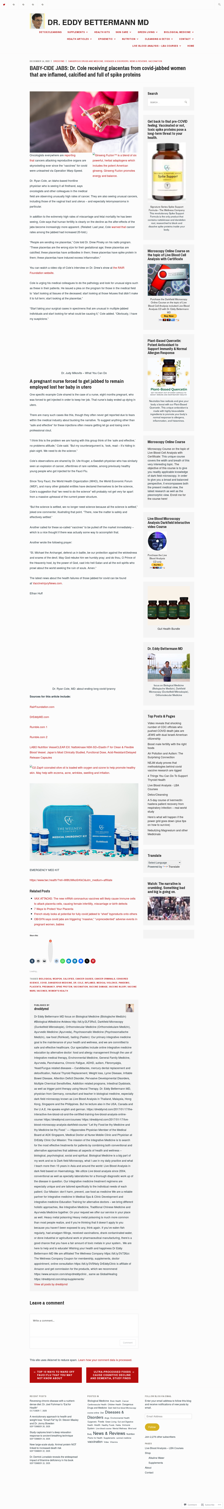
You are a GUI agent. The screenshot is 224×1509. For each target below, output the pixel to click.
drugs (107, 1417)
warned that (119, 227)
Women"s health (58, 990)
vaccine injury (117, 986)
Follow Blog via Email (158, 1396)
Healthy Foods (108, 1425)
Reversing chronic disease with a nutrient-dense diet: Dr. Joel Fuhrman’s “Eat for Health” (52, 1404)
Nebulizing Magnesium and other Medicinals (168, 832)
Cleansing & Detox (157, 39)
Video (106, 1441)
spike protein (64, 986)
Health (97, 1424)
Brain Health (115, 1400)
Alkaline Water (156, 1458)
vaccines (42, 990)
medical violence (107, 982)
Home (190, 45)
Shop (148, 1453)
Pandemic (124, 982)
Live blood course (103, 1428)
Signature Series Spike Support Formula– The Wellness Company (167, 208)
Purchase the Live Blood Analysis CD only (157, 558)
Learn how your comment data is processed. (105, 1360)
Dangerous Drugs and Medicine (85, 61)
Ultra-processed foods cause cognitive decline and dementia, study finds (110, 1375)
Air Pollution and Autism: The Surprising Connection (165, 755)
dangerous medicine (60, 982)
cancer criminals (104, 978)
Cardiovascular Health (97, 1404)
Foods (101, 1421)
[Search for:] (219, 4)
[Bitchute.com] (42, 4)
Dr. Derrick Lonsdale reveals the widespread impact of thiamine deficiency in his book (54, 1458)
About (148, 1467)
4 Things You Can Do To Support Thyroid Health (168, 777)
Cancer (125, 1400)
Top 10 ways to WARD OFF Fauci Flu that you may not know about (56, 1375)
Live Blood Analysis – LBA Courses (155, 45)
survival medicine (123, 1437)
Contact (185, 39)
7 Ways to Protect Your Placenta (53, 909)
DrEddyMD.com (39, 717)
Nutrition (128, 39)
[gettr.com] (14, 4)
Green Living (146, 32)
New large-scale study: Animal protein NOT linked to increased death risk (53, 1446)
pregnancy (48, 986)
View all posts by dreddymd (51, 1284)
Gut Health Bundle (169, 629)
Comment (128, 1342)
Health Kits (102, 32)
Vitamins (114, 1441)
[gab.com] (33, 4)
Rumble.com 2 (38, 737)
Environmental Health (120, 1417)
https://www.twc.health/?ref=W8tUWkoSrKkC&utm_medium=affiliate (71, 880)
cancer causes (84, 978)
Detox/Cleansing (50, 32)
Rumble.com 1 (38, 727)
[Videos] (23, 4)
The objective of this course (163, 466)
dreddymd (58, 61)
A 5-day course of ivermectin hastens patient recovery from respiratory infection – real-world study (167, 805)
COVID (43, 982)
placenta (35, 986)
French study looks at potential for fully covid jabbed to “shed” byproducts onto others (85, 914)
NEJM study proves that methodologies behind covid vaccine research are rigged (165, 766)
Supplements (76, 32)
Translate (174, 866)
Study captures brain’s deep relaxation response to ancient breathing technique (51, 1433)
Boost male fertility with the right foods (167, 746)
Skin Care (122, 32)
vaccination (155, 61)
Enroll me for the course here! (167, 497)
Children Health (114, 1404)
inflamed (90, 982)
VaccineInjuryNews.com (47, 583)
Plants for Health (95, 1437)
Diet (102, 1412)
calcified (68, 978)
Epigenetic (105, 39)
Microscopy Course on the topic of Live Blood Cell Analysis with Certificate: (168, 452)
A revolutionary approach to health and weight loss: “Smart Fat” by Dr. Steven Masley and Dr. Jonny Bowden (54, 1420)
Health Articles (78, 39)
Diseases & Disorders (117, 61)
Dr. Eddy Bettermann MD (98, 22)
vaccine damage (98, 986)
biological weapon (50, 978)
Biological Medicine (177, 32)
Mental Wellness (120, 1428)
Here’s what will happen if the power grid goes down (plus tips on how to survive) (167, 820)
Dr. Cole (78, 982)
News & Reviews (138, 61)
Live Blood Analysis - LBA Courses (163, 787)
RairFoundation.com (42, 707)
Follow (152, 1427)
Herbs (118, 1425)
